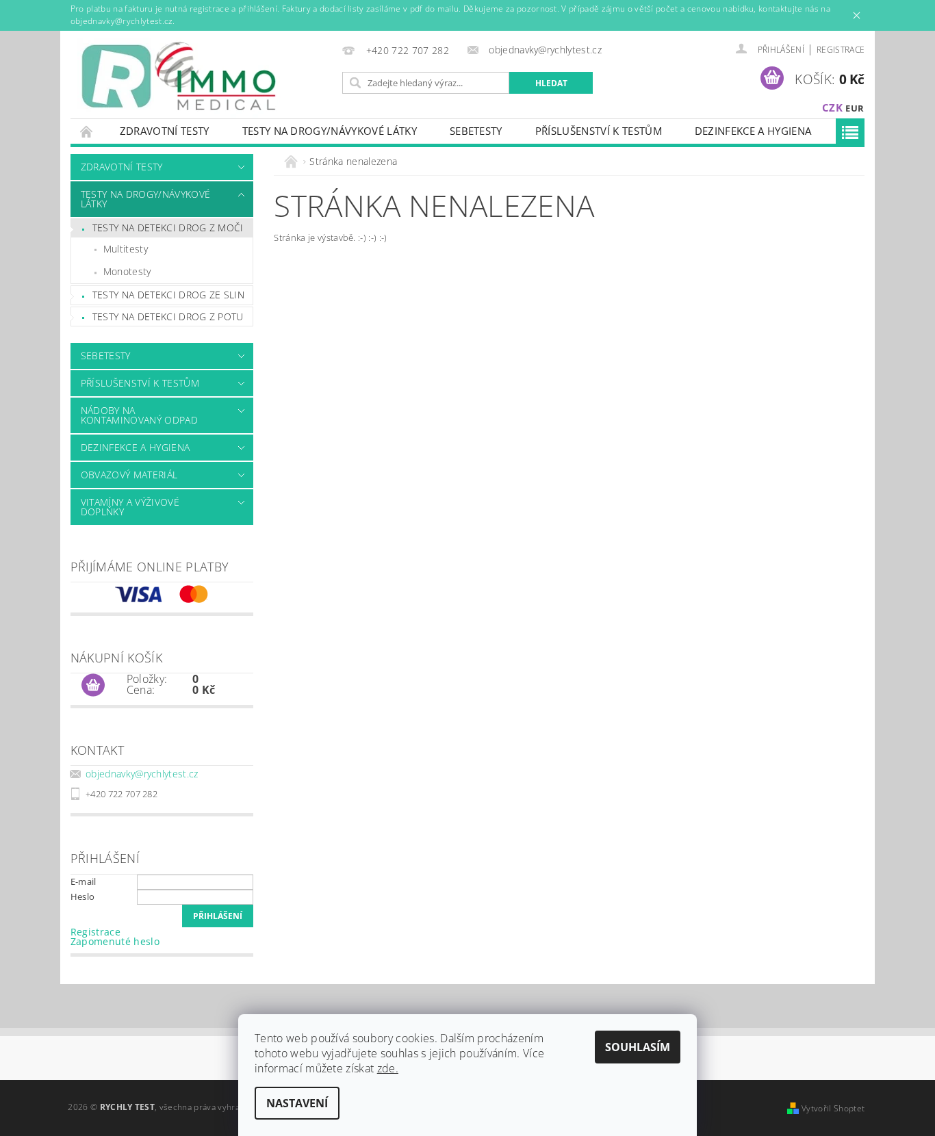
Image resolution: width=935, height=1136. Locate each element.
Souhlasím (637, 1047)
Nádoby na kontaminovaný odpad (139, 415)
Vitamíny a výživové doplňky (130, 506)
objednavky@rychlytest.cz (142, 773)
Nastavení (297, 1103)
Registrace (840, 49)
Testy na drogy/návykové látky (329, 131)
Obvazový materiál (129, 474)
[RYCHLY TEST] (180, 78)
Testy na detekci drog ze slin (168, 294)
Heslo (83, 896)
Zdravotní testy (164, 131)
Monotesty (127, 271)
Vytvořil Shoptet (833, 1108)
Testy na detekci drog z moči (168, 227)
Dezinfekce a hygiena (753, 131)
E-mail (84, 881)
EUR (854, 108)
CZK (832, 107)
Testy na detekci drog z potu (168, 316)
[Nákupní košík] (93, 685)
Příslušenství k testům (598, 131)
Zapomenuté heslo (115, 941)
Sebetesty (476, 131)
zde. (387, 1068)
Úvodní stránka (87, 131)
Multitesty (125, 248)
